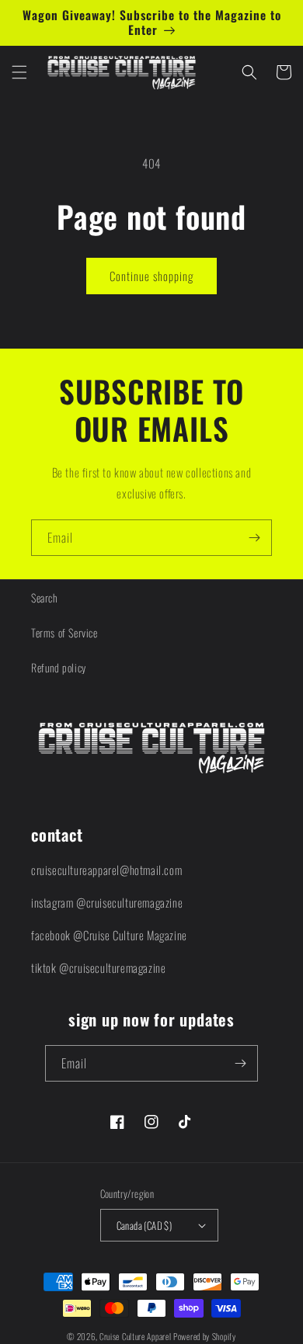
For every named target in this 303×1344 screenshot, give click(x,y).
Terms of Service (64, 632)
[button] (19, 72)
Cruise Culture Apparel (135, 1336)
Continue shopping (151, 275)
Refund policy (58, 667)
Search (44, 597)
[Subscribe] (254, 537)
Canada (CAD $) (144, 1225)
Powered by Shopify (204, 1336)
